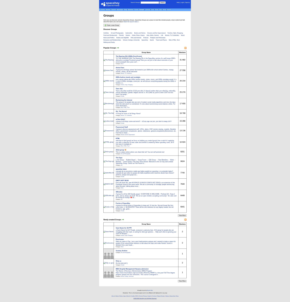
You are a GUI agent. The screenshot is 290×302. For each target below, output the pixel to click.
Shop (164, 9)
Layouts (147, 9)
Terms (140, 296)
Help (178, 2)
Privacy (145, 296)
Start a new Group (113, 25)
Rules (121, 296)
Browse (108, 9)
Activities (106, 33)
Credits (132, 296)
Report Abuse (160, 296)
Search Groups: (135, 2)
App (160, 9)
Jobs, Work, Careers (152, 35)
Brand (128, 296)
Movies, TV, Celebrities (172, 35)
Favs (152, 9)
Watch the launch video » (131, 22)
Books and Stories (139, 33)
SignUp (187, 2)
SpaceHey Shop (174, 296)
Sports (152, 40)
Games (128, 35)
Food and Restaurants (110, 35)
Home (103, 9)
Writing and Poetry (109, 42)
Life (162, 35)
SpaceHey (144, 40)
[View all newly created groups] (123, 220)
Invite (156, 9)
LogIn (182, 2)
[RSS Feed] (185, 48)
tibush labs (150, 290)
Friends (121, 35)
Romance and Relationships (112, 40)
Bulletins (130, 9)
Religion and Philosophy (157, 37)
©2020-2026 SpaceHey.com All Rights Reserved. (145, 298)
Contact (154, 296)
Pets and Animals (136, 37)
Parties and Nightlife (122, 37)
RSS (136, 296)
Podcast (145, 37)
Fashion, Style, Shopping (175, 33)
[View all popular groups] (118, 48)
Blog (125, 9)
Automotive (128, 33)
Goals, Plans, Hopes (138, 35)
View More (182, 215)
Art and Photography (117, 33)
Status (167, 296)
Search (162, 2)
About (169, 9)
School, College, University (131, 40)
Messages (120, 9)
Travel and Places (161, 40)
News (117, 296)
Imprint (149, 296)
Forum (136, 9)
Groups (141, 9)
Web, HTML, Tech (174, 40)
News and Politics (108, 37)
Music (183, 35)
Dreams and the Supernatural (156, 33)
